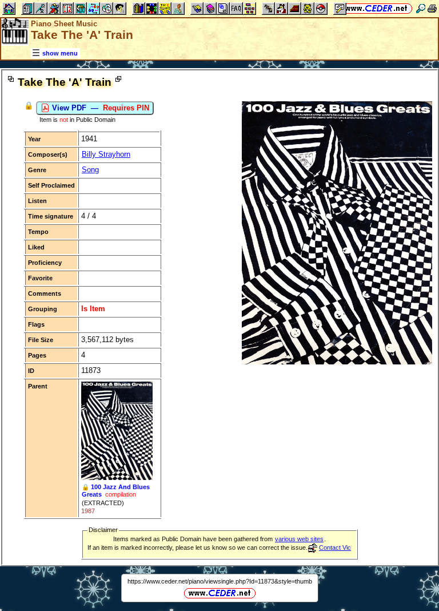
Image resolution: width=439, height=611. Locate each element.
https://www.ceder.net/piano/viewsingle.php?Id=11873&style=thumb (219, 581)
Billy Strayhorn (106, 154)
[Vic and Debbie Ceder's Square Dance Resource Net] (376, 8)
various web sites (299, 538)
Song (90, 169)
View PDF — (99, 108)
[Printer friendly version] (432, 8)
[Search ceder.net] (420, 8)
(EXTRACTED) (103, 502)
